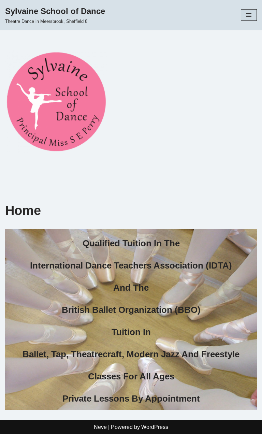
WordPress (154, 427)
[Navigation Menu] (249, 15)
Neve (100, 427)
